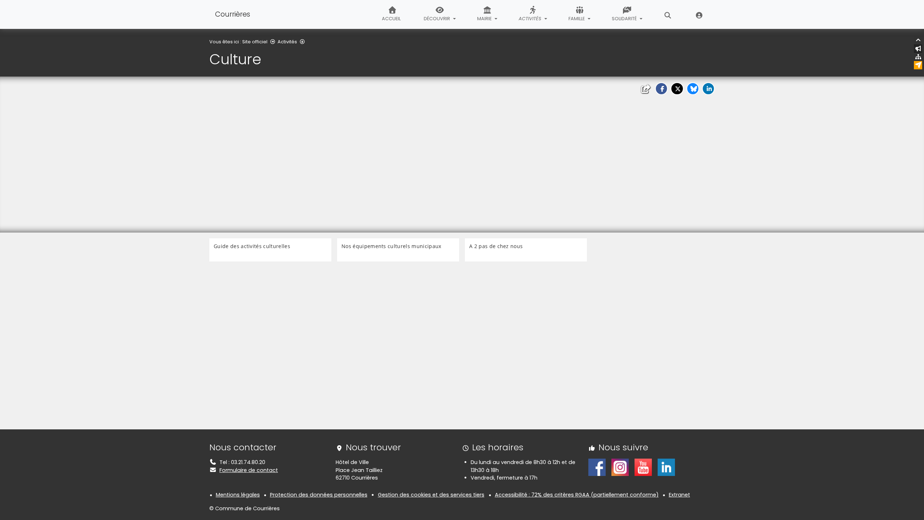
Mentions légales (238, 494)
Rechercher (668, 14)
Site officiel (254, 42)
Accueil (391, 19)
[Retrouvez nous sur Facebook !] (597, 467)
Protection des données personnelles (318, 494)
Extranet (699, 14)
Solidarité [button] (625, 19)
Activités (287, 42)
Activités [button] (530, 19)
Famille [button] (577, 19)
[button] (661, 88)
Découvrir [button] (437, 19)
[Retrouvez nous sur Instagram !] (620, 467)
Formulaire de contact (248, 470)
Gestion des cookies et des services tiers (431, 494)
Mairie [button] (485, 19)
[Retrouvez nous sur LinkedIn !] (666, 467)
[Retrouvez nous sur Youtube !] (643, 467)
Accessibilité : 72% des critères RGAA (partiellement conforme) (577, 494)
